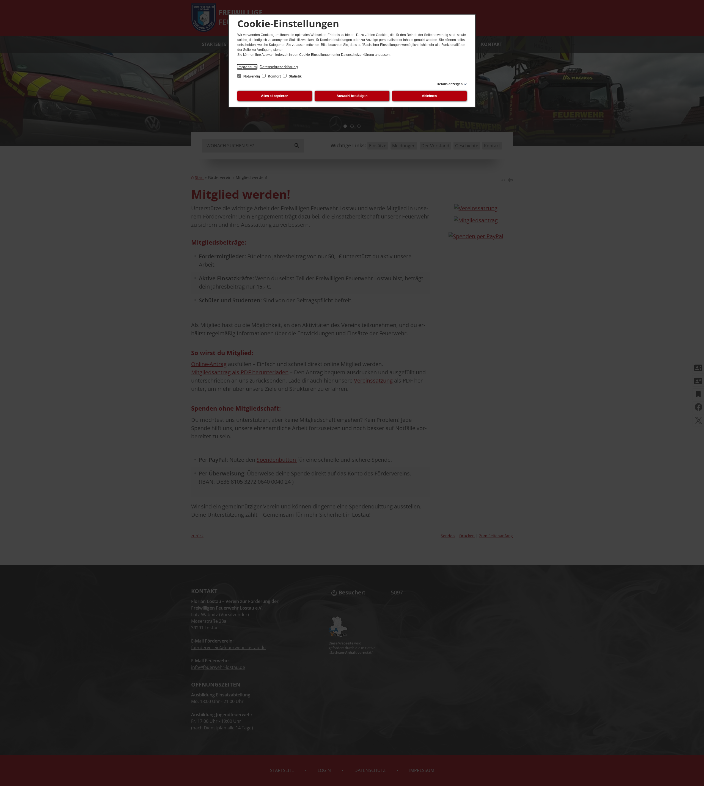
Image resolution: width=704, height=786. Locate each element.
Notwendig (252, 76)
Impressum (247, 67)
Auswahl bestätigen (352, 96)
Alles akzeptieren (274, 96)
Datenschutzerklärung (279, 67)
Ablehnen (429, 96)
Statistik (295, 76)
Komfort (274, 76)
